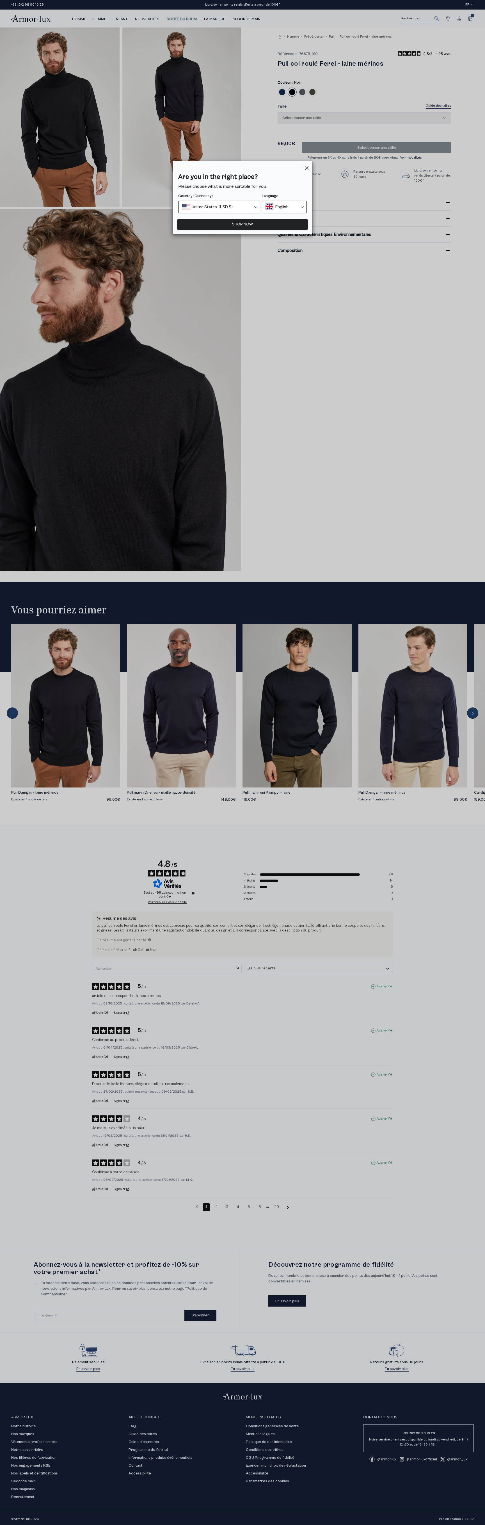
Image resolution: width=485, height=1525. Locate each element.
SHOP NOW (242, 224)
